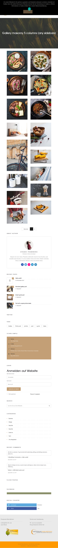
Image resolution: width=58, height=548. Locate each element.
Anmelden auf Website (14, 389)
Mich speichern (12, 394)
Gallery (10, 326)
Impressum (23, 545)
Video (44, 326)
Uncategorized (12, 439)
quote (38, 326)
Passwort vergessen (35, 394)
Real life (11, 425)
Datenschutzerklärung (32, 545)
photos (26, 326)
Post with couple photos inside (23, 303)
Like (38, 508)
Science (11, 432)
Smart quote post (19, 295)
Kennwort (9, 380)
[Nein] (27, 11)
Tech (10, 436)
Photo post (18, 326)
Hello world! (18, 278)
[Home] (16, 16)
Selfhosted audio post (18, 470)
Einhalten (39, 505)
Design (10, 422)
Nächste (26, 229)
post (32, 326)
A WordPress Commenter (14, 457)
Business (11, 418)
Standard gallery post (21, 286)
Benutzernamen (10, 373)
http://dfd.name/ (15, 355)
